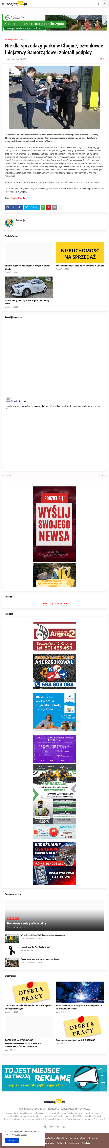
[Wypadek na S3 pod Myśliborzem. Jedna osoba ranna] (12, 938)
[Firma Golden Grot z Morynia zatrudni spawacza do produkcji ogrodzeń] (80, 992)
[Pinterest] (48, 207)
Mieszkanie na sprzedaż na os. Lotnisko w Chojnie (80, 265)
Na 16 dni (63, 603)
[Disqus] (54, 358)
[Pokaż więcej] (60, 207)
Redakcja (86, 1143)
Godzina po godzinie (50, 603)
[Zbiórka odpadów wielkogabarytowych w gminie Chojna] (29, 252)
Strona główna (11, 40)
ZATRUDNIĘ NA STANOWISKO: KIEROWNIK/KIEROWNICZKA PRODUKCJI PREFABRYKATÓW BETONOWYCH (24, 1043)
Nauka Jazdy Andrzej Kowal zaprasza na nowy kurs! (27, 302)
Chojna (23, 40)
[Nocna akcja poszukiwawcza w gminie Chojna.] (12, 962)
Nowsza (7, 475)
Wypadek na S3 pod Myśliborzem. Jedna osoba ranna (43, 935)
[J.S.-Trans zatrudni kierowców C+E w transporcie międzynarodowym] (29, 992)
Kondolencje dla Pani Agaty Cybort (35, 947)
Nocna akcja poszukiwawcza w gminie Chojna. (40, 959)
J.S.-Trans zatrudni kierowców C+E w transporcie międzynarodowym (28, 1007)
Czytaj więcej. (21, 1134)
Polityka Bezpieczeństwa (68, 1143)
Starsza (102, 475)
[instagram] (63, 1126)
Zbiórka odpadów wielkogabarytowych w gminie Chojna (28, 267)
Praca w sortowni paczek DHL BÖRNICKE (75, 1040)
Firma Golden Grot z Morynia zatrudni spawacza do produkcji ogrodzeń (79, 1007)
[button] (3, 3)
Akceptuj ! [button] (12, 1141)
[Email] (54, 207)
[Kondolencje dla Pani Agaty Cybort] (12, 950)
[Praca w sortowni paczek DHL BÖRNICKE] (80, 1027)
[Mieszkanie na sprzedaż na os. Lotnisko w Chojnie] (80, 252)
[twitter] (57, 1126)
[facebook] (45, 1126)
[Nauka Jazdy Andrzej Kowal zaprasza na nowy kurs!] (29, 287)
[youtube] (51, 1126)
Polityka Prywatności (45, 1143)
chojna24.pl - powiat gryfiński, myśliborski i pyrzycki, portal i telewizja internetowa (62, 1138)
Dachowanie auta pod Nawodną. (27, 923)
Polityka (21, 198)
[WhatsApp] (43, 207)
